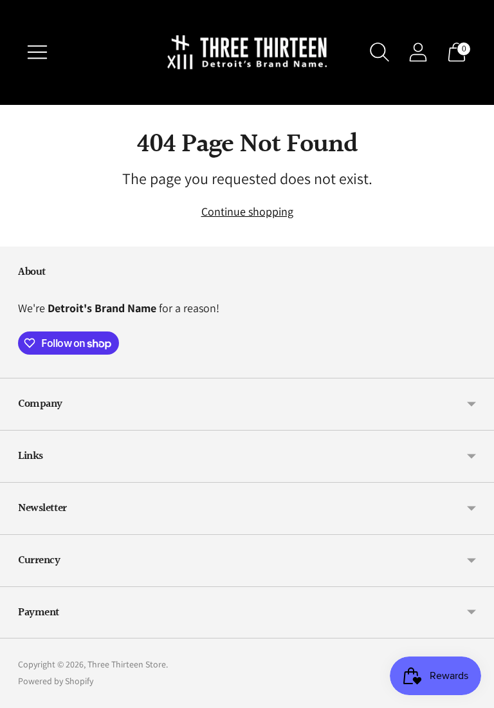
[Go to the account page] (418, 52)
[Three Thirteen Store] (246, 52)
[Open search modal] (379, 52)
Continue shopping (247, 211)
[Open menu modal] (37, 52)
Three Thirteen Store (126, 664)
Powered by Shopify (55, 681)
